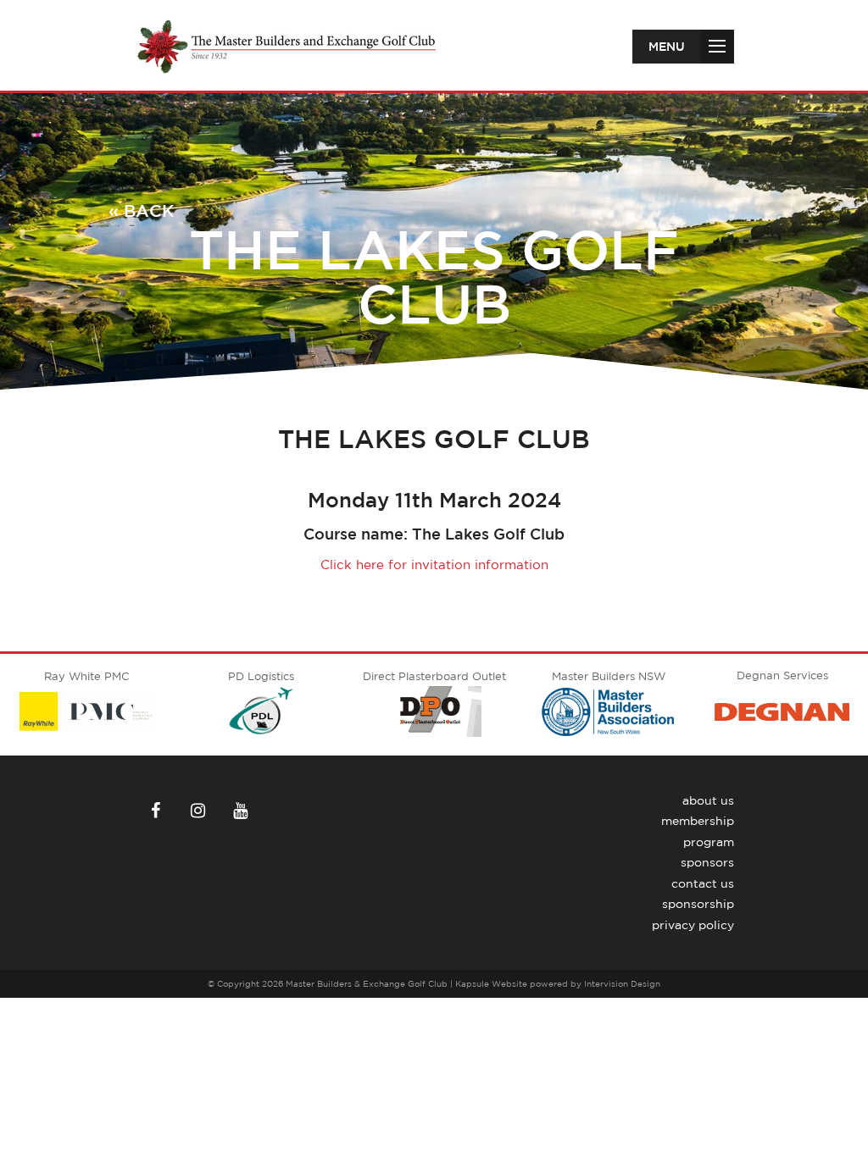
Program (708, 842)
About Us (708, 800)
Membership (697, 821)
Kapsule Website (491, 983)
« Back (141, 210)
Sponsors (707, 862)
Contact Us (702, 883)
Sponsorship (698, 904)
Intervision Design (622, 983)
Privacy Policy (693, 925)
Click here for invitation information (434, 564)
